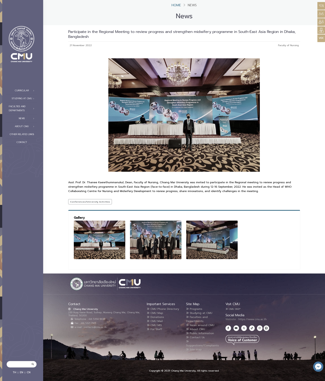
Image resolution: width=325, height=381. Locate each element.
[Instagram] (260, 328)
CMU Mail (156, 321)
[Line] (266, 328)
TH (14, 372)
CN (28, 372)
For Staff (155, 329)
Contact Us (197, 337)
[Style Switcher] (321, 14)
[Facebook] (228, 328)
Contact (21, 142)
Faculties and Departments (197, 319)
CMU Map (156, 313)
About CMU (197, 329)
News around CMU (201, 325)
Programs (195, 309)
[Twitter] (244, 328)
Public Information (201, 333)
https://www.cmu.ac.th (253, 319)
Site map (195, 350)
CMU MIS (155, 325)
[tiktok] (252, 328)
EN (21, 372)
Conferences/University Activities (90, 201)
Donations (156, 317)
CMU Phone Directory (164, 309)
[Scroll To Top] (319, 377)
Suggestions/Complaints (202, 345)
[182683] (212, 240)
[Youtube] (236, 328)
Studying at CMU (200, 313)
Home (176, 5)
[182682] (155, 240)
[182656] (99, 240)
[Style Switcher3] (321, 6)
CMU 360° (234, 309)
